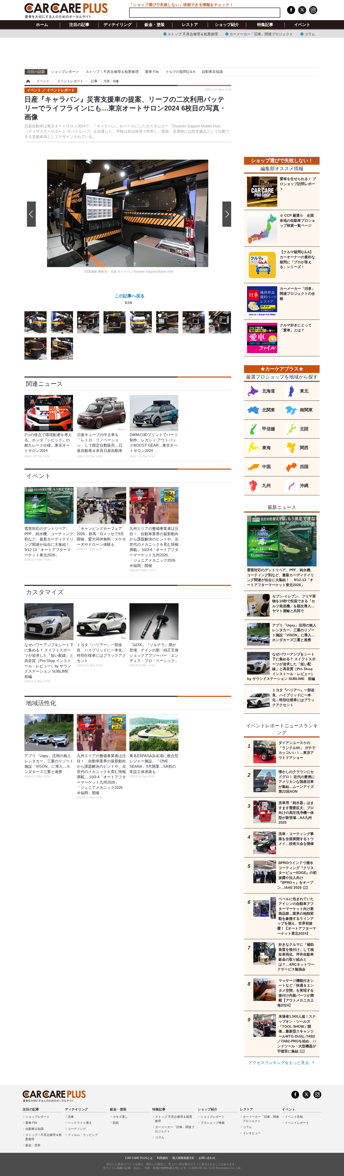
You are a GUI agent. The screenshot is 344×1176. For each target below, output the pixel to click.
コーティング (77, 1129)
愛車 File (152, 72)
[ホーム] (27, 81)
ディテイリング (118, 25)
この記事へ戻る (130, 298)
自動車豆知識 (212, 72)
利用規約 (162, 1157)
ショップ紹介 (227, 25)
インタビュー (252, 1133)
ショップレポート (65, 72)
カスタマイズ (45, 592)
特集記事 (265, 25)
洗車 (71, 1116)
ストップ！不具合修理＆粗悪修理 (112, 72)
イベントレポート (297, 1123)
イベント (302, 25)
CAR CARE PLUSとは (139, 1157)
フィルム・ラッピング (83, 1135)
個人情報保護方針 (183, 1157)
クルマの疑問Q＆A (180, 72)
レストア (190, 25)
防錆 (116, 1123)
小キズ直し (120, 1116)
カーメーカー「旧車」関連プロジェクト (261, 33)
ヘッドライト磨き (80, 1123)
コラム (309, 33)
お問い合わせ (207, 1157)
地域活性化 (41, 703)
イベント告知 (294, 1116)
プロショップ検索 (212, 1123)
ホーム (42, 25)
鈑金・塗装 (155, 25)
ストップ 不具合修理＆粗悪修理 (192, 33)
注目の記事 (79, 25)
